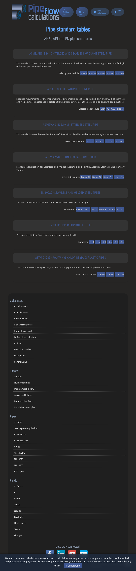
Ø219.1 (120, 209)
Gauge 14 (107, 176)
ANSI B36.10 (20, 434)
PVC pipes (19, 471)
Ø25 (110, 241)
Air (15, 492)
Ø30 (116, 241)
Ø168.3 (111, 209)
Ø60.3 (87, 209)
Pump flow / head (23, 330)
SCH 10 (92, 73)
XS (108, 108)
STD (103, 108)
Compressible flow (23, 401)
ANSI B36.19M (21, 440)
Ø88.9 (94, 209)
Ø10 (92, 241)
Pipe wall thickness (23, 324)
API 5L (17, 446)
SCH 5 (84, 73)
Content (18, 376)
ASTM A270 (19, 452)
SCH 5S (89, 141)
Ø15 (98, 241)
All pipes (18, 421)
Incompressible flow (24, 388)
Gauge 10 (85, 176)
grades (120, 108)
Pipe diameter (21, 312)
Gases (17, 504)
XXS (113, 108)
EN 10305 (18, 465)
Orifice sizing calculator (25, 337)
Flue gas (18, 535)
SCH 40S (109, 141)
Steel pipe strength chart (26, 428)
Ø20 (104, 241)
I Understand (73, 565)
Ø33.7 (79, 209)
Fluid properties (22, 382)
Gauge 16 (119, 176)
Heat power (20, 355)
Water (17, 498)
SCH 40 (101, 73)
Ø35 (122, 241)
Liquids (17, 510)
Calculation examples (24, 407)
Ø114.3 (102, 209)
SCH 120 (119, 274)
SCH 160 (119, 73)
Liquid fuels (19, 523)
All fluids (18, 486)
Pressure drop (21, 318)
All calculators (21, 306)
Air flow (18, 343)
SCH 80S (119, 141)
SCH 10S (99, 141)
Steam (17, 529)
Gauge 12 (96, 176)
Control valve (20, 361)
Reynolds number (23, 349)
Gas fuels (18, 516)
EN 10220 (18, 459)
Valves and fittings (23, 394)
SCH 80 (109, 73)
